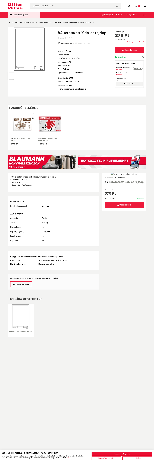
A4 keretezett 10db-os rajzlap (20, 331)
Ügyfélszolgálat (107, 15)
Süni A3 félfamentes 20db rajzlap (47, 139)
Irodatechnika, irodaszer (20, 22)
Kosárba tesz (131, 50)
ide (68, 458)
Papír (33, 22)
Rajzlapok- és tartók (70, 22)
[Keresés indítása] (117, 6)
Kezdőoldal (9, 22)
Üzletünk (119, 15)
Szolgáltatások (131, 15)
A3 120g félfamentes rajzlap (20, 139)
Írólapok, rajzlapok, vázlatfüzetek (49, 22)
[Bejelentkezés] (129, 5)
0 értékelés (120, 177)
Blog (144, 15)
